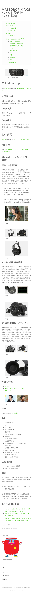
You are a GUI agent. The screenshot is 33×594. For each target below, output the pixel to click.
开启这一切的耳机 (15, 41)
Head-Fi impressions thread (14, 388)
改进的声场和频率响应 (16, 43)
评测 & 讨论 (13, 50)
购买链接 (12, 36)
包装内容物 (13, 57)
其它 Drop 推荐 (11, 63)
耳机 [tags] (4, 524)
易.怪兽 (6, 88)
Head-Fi (7, 386)
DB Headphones (10, 391)
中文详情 (20, 511)
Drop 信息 (9, 26)
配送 (11, 59)
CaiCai (30, 587)
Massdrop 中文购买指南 (21, 140)
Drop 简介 (13, 30)
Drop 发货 (13, 28)
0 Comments (14, 528)
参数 (11, 55)
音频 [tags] (9, 524)
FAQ (11, 53)
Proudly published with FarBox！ (16, 590)
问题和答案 (14, 413)
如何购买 (9, 33)
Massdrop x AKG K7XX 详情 (15, 39)
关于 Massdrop (11, 23)
